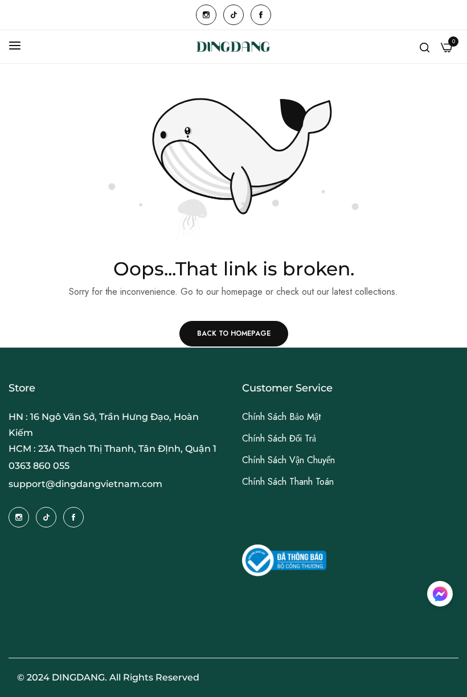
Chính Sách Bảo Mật (281, 416)
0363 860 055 (39, 465)
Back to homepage (234, 333)
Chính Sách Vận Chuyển (288, 460)
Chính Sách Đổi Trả (279, 438)
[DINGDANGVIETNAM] (233, 47)
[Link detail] (206, 15)
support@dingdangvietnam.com (85, 484)
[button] (440, 594)
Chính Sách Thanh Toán (288, 481)
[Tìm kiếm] (424, 47)
